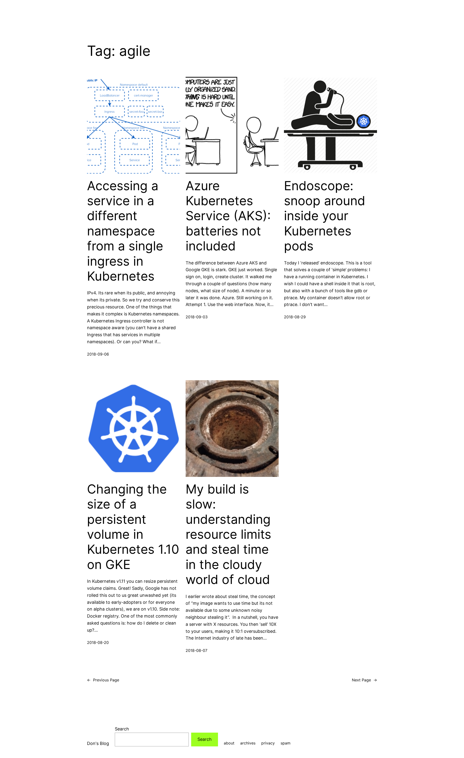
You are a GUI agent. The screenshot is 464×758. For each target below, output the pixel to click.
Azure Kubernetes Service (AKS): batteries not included (228, 216)
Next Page (364, 680)
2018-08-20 (98, 642)
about (229, 743)
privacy (268, 743)
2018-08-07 (196, 650)
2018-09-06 (98, 354)
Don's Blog (98, 743)
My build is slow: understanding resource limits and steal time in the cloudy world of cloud (228, 534)
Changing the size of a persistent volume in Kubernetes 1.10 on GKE (133, 527)
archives (247, 743)
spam (285, 743)
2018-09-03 (197, 316)
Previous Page (103, 680)
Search (122, 728)
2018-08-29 (295, 316)
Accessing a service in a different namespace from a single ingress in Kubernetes (125, 231)
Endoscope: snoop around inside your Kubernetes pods (324, 216)
